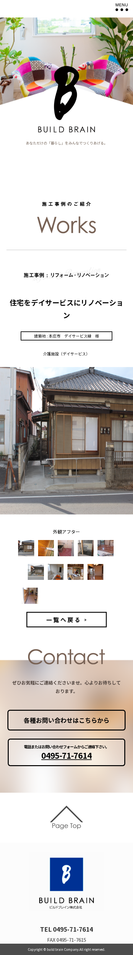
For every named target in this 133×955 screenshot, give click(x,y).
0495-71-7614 (66, 755)
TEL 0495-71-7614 (66, 929)
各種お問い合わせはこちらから (66, 720)
